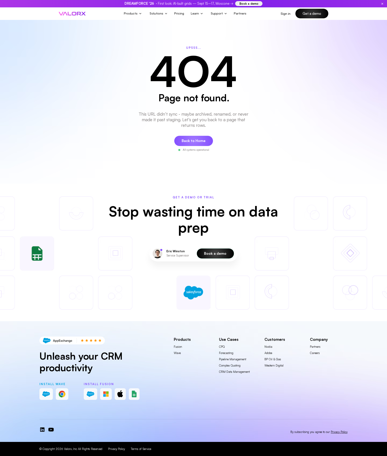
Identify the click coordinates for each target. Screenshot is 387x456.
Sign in (285, 13)
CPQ (222, 346)
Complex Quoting (230, 365)
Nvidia (268, 346)
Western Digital (274, 365)
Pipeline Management (232, 359)
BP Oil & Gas (272, 359)
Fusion (178, 346)
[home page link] (72, 13)
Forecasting (226, 353)
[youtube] (51, 430)
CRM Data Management (234, 371)
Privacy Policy (116, 449)
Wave (177, 353)
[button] (133, 13)
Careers (315, 353)
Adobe (268, 353)
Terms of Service (141, 449)
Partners (240, 13)
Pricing (179, 13)
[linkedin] (42, 430)
